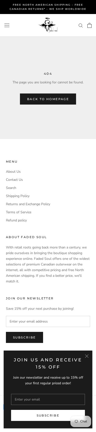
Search (11, 187)
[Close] (87, 356)
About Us (13, 171)
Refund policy (16, 220)
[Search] (81, 25)
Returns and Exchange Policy (28, 204)
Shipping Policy (18, 196)
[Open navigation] (6, 25)
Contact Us (14, 179)
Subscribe (48, 415)
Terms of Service (18, 212)
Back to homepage (48, 99)
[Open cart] (89, 25)
